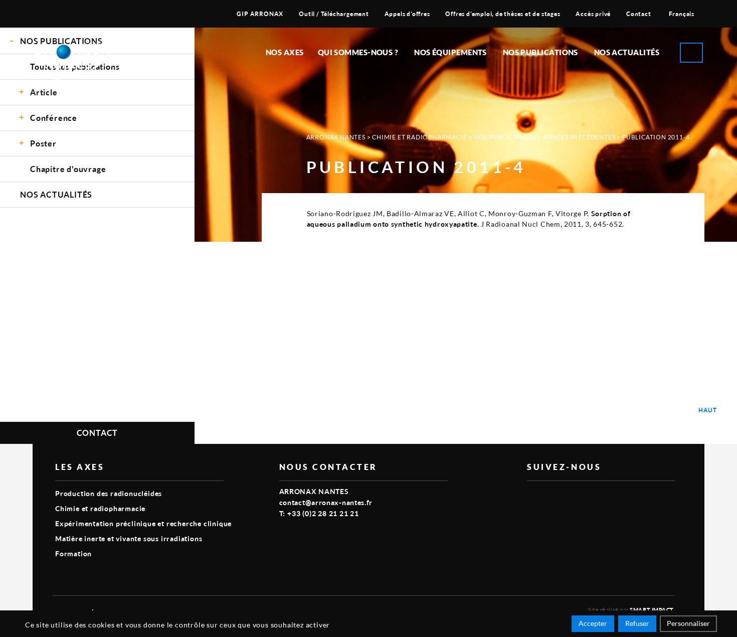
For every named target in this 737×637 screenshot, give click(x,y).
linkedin (556, 497)
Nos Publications (505, 137)
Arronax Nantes (335, 137)
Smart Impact (652, 609)
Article (44, 92)
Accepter (593, 623)
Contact (638, 14)
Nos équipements (450, 52)
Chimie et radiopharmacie (419, 137)
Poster (43, 143)
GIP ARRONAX (260, 14)
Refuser (637, 623)
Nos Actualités (626, 52)
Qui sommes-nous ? (358, 52)
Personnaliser (688, 623)
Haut (707, 410)
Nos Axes (285, 52)
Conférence (53, 117)
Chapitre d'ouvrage (68, 169)
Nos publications (540, 52)
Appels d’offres (407, 14)
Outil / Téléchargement (334, 14)
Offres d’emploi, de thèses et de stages (502, 14)
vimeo (533, 497)
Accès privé (593, 14)
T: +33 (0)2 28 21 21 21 (319, 513)
